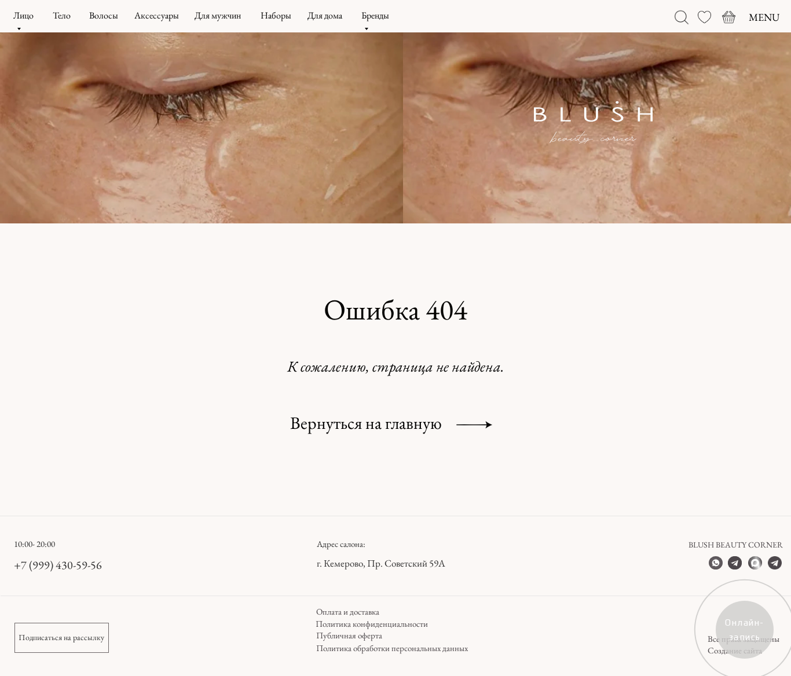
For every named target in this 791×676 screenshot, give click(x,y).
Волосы (103, 15)
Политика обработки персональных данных (392, 647)
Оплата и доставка (347, 611)
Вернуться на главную (366, 423)
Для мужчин (218, 15)
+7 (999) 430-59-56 (58, 564)
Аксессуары (156, 15)
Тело (62, 15)
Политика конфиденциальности (372, 623)
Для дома (324, 15)
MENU (764, 17)
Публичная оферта (349, 635)
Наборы (276, 15)
